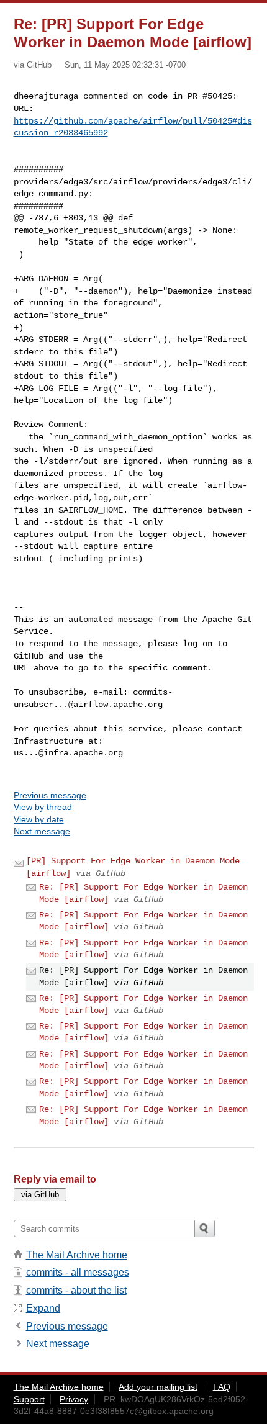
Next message (42, 831)
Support (29, 1399)
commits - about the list (76, 1290)
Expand (43, 1308)
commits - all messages (77, 1272)
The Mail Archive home (76, 1255)
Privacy (74, 1399)
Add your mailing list (158, 1387)
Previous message (50, 795)
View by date (39, 819)
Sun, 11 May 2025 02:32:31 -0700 (125, 65)
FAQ (221, 1387)
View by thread (43, 807)
